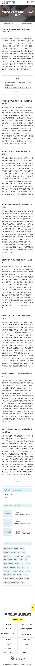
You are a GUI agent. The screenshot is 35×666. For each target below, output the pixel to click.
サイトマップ (26, 652)
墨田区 (5, 563)
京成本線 (6, 556)
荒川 (22, 556)
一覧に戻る (17, 481)
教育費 (18, 567)
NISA (17, 578)
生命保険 (22, 548)
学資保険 (19, 574)
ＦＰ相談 (27, 563)
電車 (11, 556)
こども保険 (6, 571)
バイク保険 (16, 556)
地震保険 (27, 556)
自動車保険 (12, 567)
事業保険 (16, 548)
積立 (23, 567)
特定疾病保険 (14, 571)
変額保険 (21, 571)
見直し (22, 582)
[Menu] (32, 2)
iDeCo (21, 578)
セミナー (17, 563)
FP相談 (5, 582)
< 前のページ (6, 481)
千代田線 (23, 552)
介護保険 (12, 578)
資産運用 (27, 578)
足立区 (20, 559)
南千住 (5, 559)
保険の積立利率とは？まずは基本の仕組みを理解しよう (18, 83)
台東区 (26, 559)
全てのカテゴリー (9, 494)
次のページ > (28, 481)
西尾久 (15, 559)
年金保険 (25, 574)
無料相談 (11, 563)
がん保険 (6, 578)
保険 (14, 574)
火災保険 (6, 567)
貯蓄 (28, 567)
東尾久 (10, 559)
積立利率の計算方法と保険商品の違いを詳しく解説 (18, 89)
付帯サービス (13, 552)
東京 (22, 563)
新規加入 (6, 552)
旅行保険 (10, 548)
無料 (5, 574)
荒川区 (6, 497)
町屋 (5, 548)
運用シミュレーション (14, 582)
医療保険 (27, 571)
